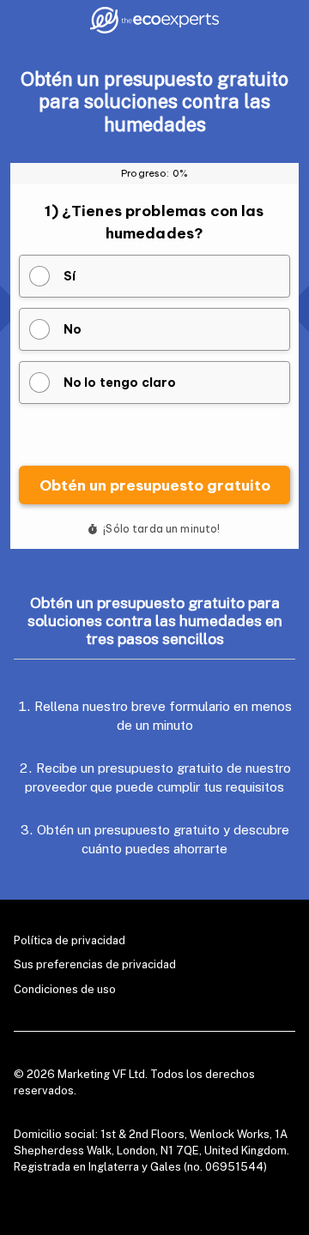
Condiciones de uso (65, 989)
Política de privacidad (69, 940)
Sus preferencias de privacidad (95, 964)
